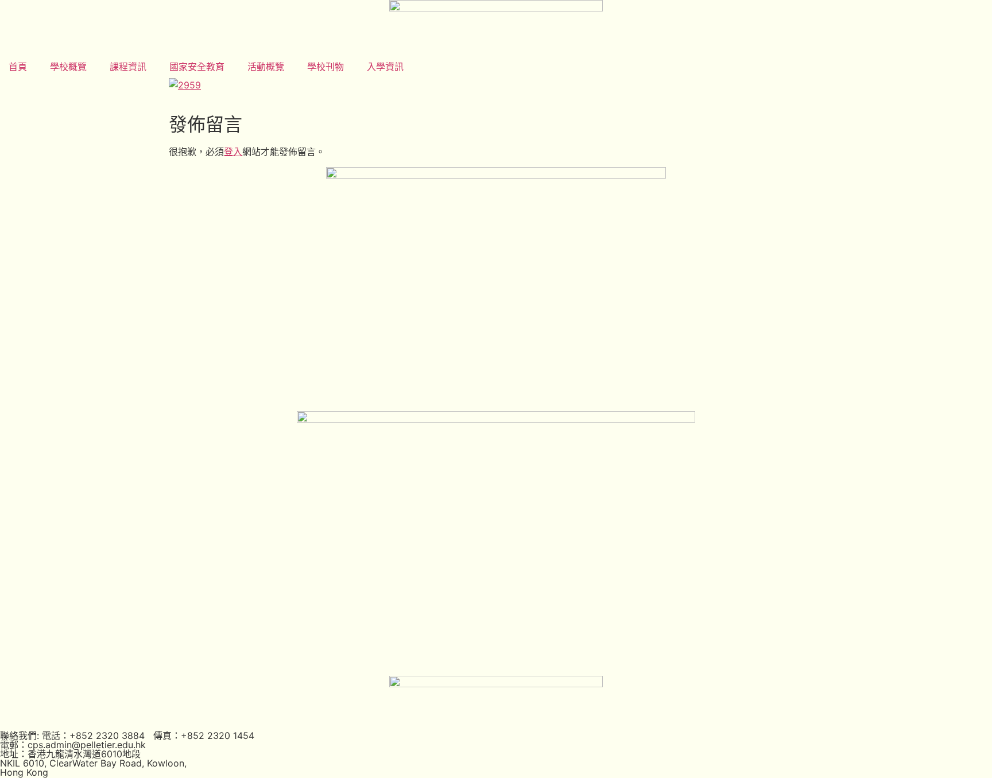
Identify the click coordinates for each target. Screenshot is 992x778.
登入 (233, 151)
